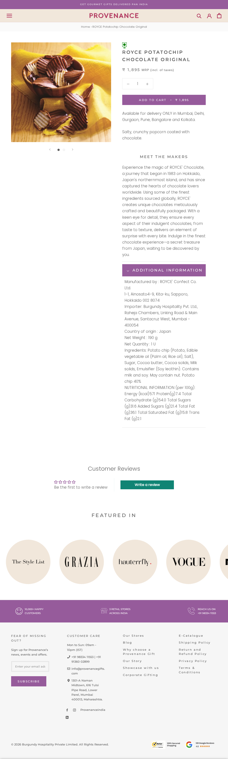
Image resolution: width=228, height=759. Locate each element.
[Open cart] (219, 15)
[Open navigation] (9, 16)
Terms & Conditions (190, 670)
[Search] (199, 15)
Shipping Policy (195, 642)
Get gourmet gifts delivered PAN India (114, 4)
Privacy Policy (193, 661)
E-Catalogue (191, 635)
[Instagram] (74, 709)
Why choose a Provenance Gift (139, 652)
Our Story (132, 661)
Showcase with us (141, 668)
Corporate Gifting (140, 675)
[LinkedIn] (67, 717)
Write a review (147, 484)
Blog (127, 642)
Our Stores (133, 635)
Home (85, 27)
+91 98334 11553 (207, 613)
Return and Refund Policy (193, 652)
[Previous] (50, 150)
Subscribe (29, 681)
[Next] (72, 150)
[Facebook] (67, 709)
